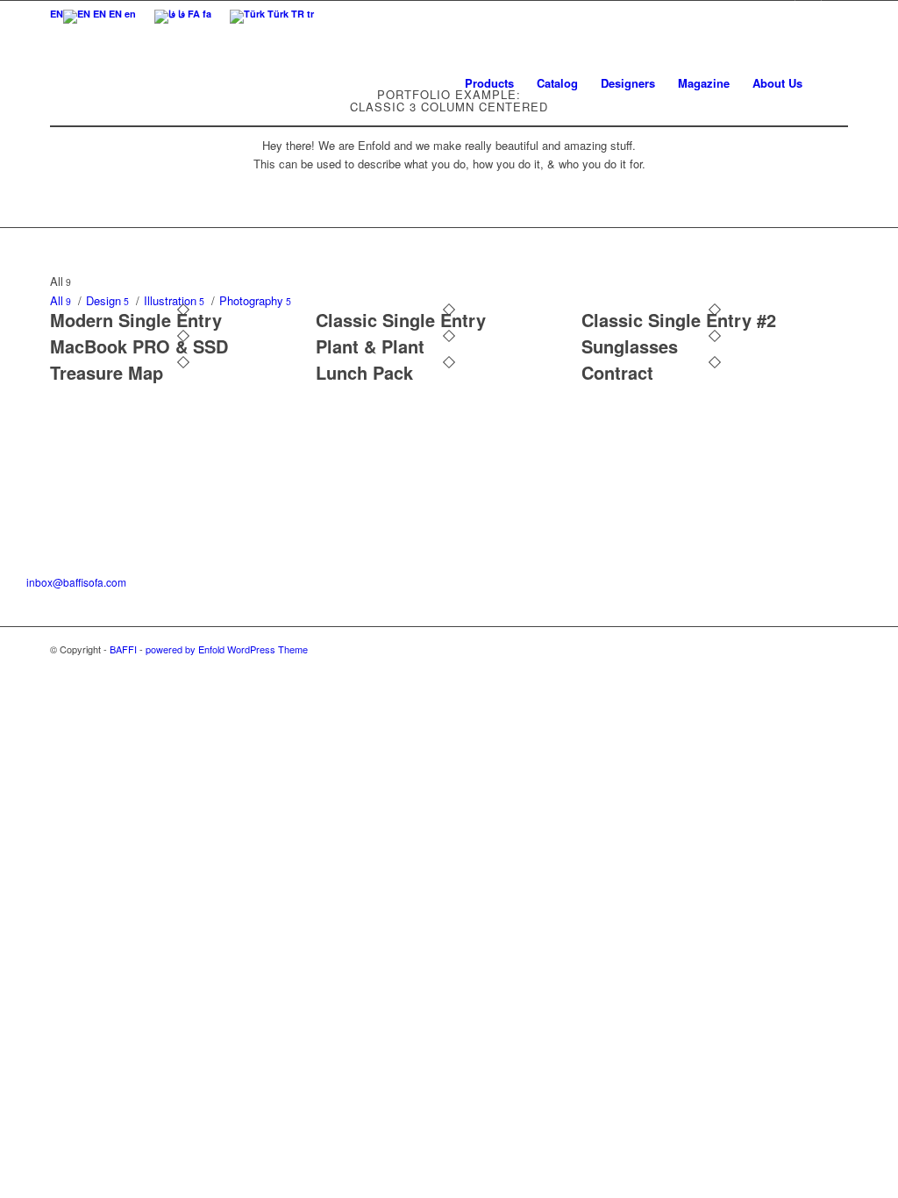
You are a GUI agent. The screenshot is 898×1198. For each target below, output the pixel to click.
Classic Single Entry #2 (678, 319)
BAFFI (123, 649)
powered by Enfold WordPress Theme (227, 649)
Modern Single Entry (136, 319)
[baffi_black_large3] (73, 83)
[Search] (831, 83)
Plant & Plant (370, 346)
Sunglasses (629, 346)
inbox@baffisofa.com (76, 581)
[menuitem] (56, 13)
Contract (617, 372)
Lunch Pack (364, 372)
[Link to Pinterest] (808, 13)
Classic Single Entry (401, 319)
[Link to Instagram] (782, 13)
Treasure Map (106, 372)
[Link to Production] (835, 13)
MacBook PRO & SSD (139, 346)
